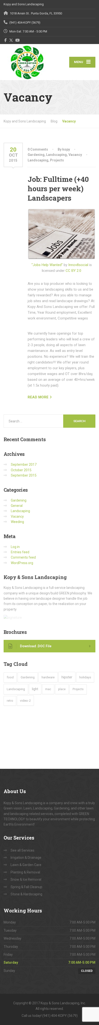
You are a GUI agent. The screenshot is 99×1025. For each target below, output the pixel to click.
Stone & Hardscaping (26, 894)
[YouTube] (18, 40)
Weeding (17, 522)
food (10, 677)
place (62, 689)
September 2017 (24, 464)
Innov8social (78, 265)
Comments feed (23, 557)
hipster (67, 677)
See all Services (22, 850)
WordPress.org (22, 563)
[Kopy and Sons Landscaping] (27, 62)
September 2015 (24, 475)
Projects (57, 160)
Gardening (36, 155)
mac (48, 689)
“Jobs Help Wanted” (47, 265)
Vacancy (75, 155)
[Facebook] (6, 40)
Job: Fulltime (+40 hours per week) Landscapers (58, 188)
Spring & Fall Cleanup (26, 887)
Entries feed (20, 552)
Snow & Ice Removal (26, 879)
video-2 (25, 700)
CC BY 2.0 (73, 270)
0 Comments (38, 149)
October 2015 (21, 470)
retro (10, 700)
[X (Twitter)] (11, 40)
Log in (15, 547)
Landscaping (56, 155)
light (35, 689)
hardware (48, 677)
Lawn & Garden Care (26, 865)
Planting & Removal (25, 872)
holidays (85, 677)
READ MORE (38, 397)
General (17, 506)
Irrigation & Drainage (26, 857)
